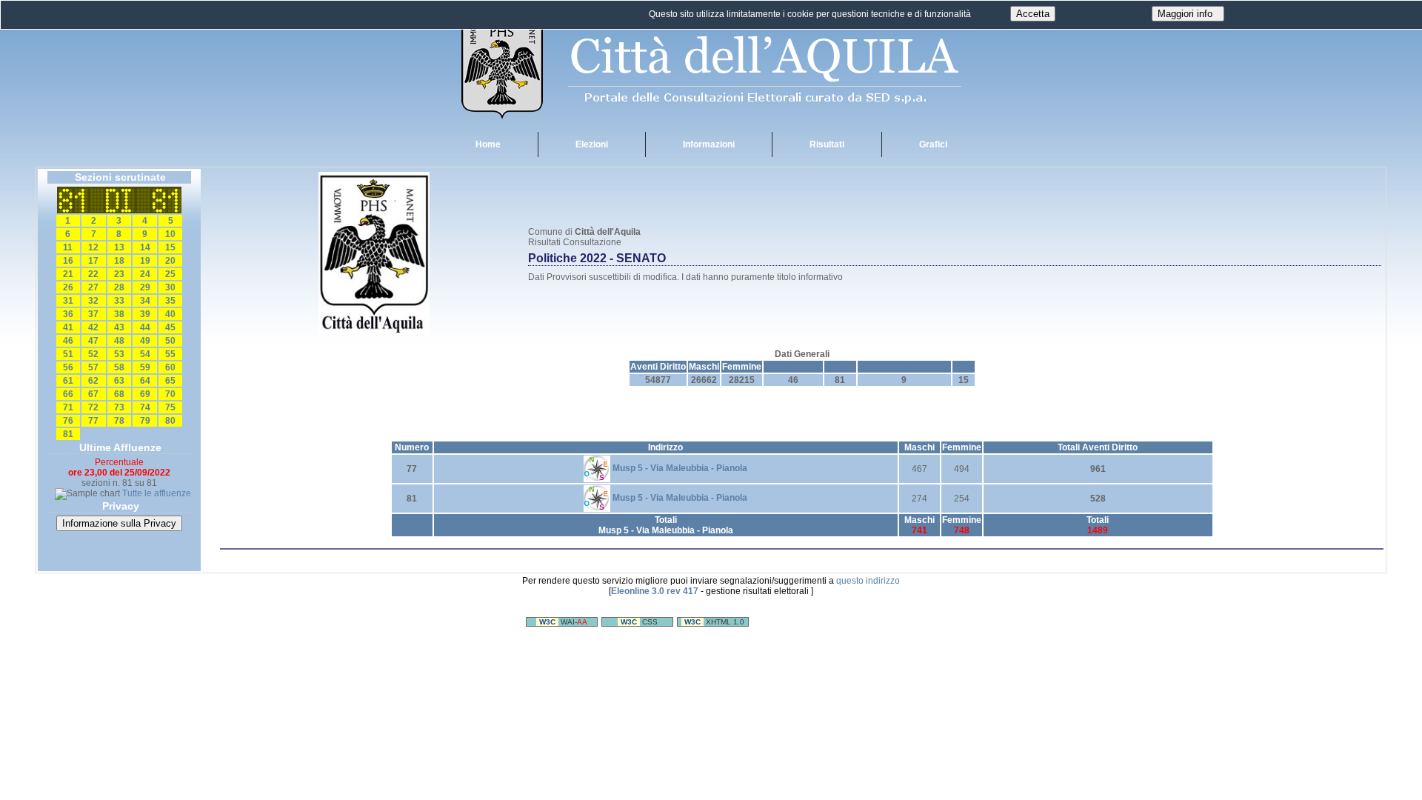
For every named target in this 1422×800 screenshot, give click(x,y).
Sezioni (840, 366)
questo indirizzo (868, 581)
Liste (963, 366)
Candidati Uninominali (904, 366)
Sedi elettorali (793, 366)
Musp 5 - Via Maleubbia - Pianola (678, 468)
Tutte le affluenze (156, 493)
